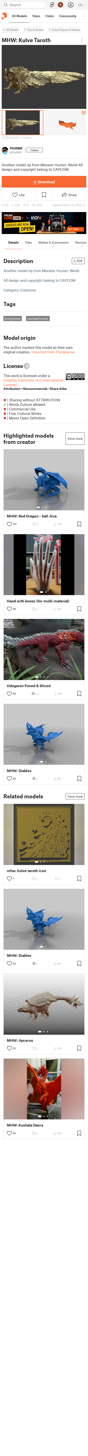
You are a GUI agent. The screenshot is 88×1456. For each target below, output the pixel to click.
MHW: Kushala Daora (25, 1125)
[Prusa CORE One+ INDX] (44, 223)
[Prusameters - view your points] (60, 5)
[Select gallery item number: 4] (49, 507)
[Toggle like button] (9, 524)
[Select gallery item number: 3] (46, 507)
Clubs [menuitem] (49, 16)
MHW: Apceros (20, 1040)
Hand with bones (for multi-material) (38, 601)
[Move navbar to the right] (84, 15)
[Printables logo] (4, 16)
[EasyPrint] (52, 5)
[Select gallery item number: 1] (38, 507)
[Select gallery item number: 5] (50, 677)
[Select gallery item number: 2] (42, 507)
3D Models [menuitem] (19, 16)
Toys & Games (35, 29)
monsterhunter (37, 318)
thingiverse (12, 318)
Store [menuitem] (36, 16)
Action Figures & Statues (66, 29)
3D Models (12, 29)
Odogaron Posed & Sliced (28, 686)
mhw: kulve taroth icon (26, 871)
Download (46, 182)
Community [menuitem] (67, 16)
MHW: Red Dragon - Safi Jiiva (32, 516)
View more (75, 438)
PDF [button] (80, 261)
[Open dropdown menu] (82, 39)
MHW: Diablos (19, 771)
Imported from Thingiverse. (53, 352)
